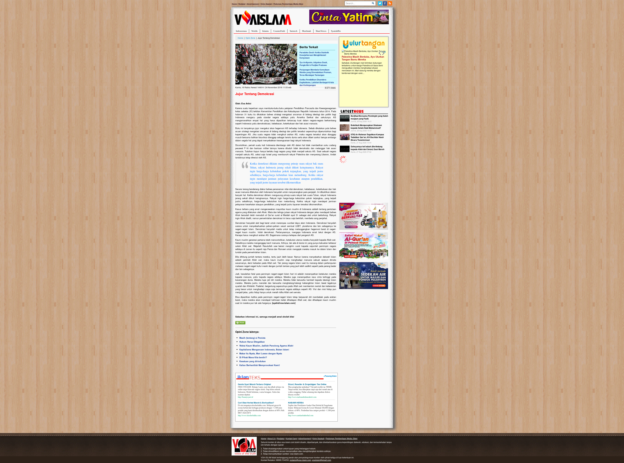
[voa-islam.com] (263, 19)
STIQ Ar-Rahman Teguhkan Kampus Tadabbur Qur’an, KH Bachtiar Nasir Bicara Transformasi (367, 137)
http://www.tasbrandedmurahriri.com (302, 397)
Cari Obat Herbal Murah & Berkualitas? (256, 402)
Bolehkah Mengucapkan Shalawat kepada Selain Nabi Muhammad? (366, 126)
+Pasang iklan (330, 375)
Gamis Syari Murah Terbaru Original (254, 384)
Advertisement (253, 4)
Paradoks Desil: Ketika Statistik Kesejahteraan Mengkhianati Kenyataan (314, 55)
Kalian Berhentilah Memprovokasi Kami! (259, 365)
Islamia (265, 31)
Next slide (383, 53)
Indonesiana (241, 31)
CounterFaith (279, 31)
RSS (390, 3)
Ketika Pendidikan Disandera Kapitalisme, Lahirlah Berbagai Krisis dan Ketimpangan (316, 82)
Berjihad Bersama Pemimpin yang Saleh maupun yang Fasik (369, 117)
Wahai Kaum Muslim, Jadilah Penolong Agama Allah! (266, 345)
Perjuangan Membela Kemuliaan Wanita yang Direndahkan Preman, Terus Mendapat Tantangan (315, 72)
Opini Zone (250, 37)
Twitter (380, 3)
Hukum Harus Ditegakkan (252, 341)
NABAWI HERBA (296, 402)
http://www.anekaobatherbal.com (300, 415)
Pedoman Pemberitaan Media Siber (288, 4)
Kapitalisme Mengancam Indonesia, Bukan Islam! (264, 349)
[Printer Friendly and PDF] (240, 322)
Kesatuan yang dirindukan (252, 361)
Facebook (385, 3)
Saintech (293, 31)
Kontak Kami (291, 438)
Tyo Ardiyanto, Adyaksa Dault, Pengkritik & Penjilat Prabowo (313, 64)
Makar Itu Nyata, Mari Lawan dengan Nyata (260, 353)
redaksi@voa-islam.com (300, 460)
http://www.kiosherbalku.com (249, 415)
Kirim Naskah (266, 4)
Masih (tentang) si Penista (252, 337)
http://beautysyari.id (245, 397)
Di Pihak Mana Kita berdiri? (253, 357)
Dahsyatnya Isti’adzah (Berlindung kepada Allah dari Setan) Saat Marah (367, 148)
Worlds (254, 31)
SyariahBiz (336, 31)
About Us (271, 438)
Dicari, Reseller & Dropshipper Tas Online (307, 384)
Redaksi (241, 4)
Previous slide (380, 53)
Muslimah (306, 31)
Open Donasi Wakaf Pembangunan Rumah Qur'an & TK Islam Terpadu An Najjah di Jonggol (363, 62)
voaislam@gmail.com (321, 460)
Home (234, 4)
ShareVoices (321, 31)
